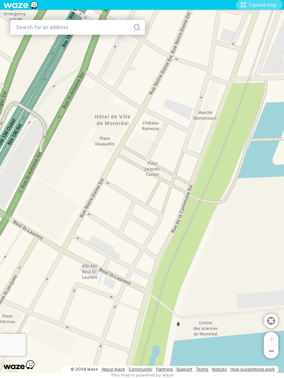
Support (184, 369)
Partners (164, 369)
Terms (202, 369)
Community (140, 369)
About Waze (113, 369)
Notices (219, 369)
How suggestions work (252, 369)
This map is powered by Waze (142, 375)
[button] (271, 338)
